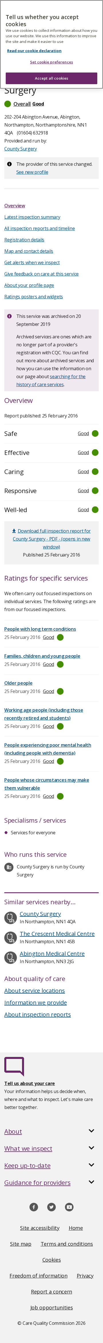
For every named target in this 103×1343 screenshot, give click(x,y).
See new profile (32, 172)
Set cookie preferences (51, 62)
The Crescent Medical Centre (57, 934)
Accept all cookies (51, 78)
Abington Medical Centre (52, 953)
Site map (20, 1243)
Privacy (85, 1275)
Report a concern (51, 1291)
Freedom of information (38, 1275)
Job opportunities (51, 1307)
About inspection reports (37, 1014)
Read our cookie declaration (34, 50)
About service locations (34, 990)
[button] (51, 103)
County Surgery (20, 149)
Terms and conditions (67, 1243)
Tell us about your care (29, 1083)
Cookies (51, 1259)
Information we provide (35, 1002)
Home (76, 1227)
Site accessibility (40, 1227)
